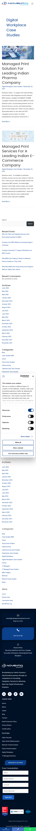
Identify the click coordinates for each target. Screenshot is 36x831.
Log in (4, 594)
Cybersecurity (6, 365)
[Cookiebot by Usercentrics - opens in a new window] (21, 376)
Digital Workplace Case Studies (12, 559)
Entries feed (6, 597)
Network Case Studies (9, 579)
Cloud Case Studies (8, 362)
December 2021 (7, 340)
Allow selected (18, 448)
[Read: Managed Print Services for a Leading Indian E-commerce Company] (18, 136)
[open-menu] (32, 3)
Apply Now (8, 797)
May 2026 (5, 291)
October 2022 (6, 327)
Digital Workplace (7, 556)
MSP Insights (6, 572)
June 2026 (5, 288)
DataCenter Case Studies (10, 372)
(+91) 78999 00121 (18, 633)
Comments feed (7, 600)
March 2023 (6, 320)
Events (4, 563)
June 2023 (5, 314)
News (4, 582)
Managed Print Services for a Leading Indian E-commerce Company (18, 156)
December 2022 (7, 323)
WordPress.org (7, 604)
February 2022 (6, 336)
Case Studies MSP (8, 355)
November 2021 (7, 343)
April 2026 (5, 294)
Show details (25, 436)
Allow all (18, 442)
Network (5, 576)
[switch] (31, 416)
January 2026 (6, 298)
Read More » (6, 121)
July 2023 (5, 311)
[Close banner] (33, 376)
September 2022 (7, 330)
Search (4, 220)
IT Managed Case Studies (10, 569)
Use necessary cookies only (18, 453)
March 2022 (6, 333)
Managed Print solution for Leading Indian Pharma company (15, 73)
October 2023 (6, 304)
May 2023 (5, 317)
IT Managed (6, 566)
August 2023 (6, 307)
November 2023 (7, 301)
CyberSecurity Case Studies (11, 368)
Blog (3, 352)
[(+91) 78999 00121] (18, 630)
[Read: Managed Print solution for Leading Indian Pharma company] (18, 52)
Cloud (4, 359)
